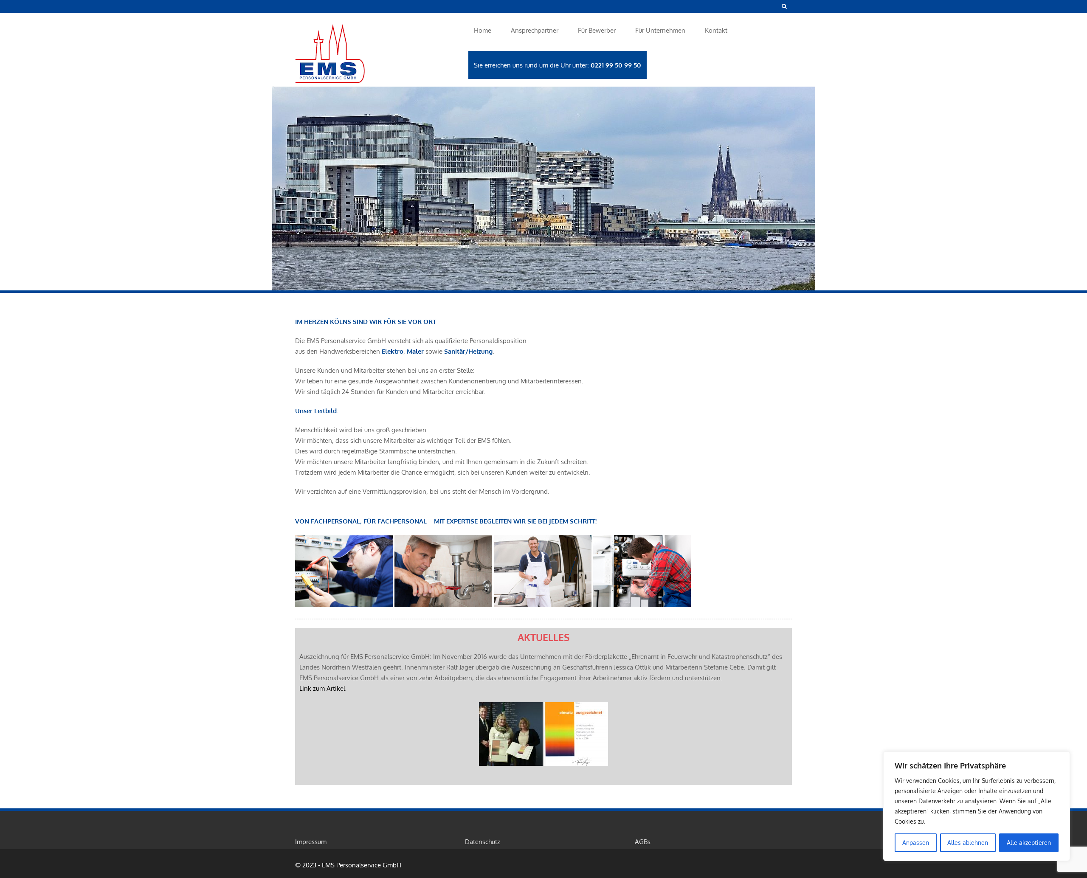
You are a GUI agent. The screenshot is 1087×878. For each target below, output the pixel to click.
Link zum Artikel (322, 688)
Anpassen (915, 842)
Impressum (311, 842)
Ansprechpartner (534, 30)
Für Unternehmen (660, 30)
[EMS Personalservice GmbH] (373, 55)
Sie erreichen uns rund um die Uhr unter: (557, 65)
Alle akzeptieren (1029, 842)
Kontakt (716, 30)
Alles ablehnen (967, 842)
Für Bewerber (597, 30)
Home (482, 30)
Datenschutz (482, 842)
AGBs (643, 842)
